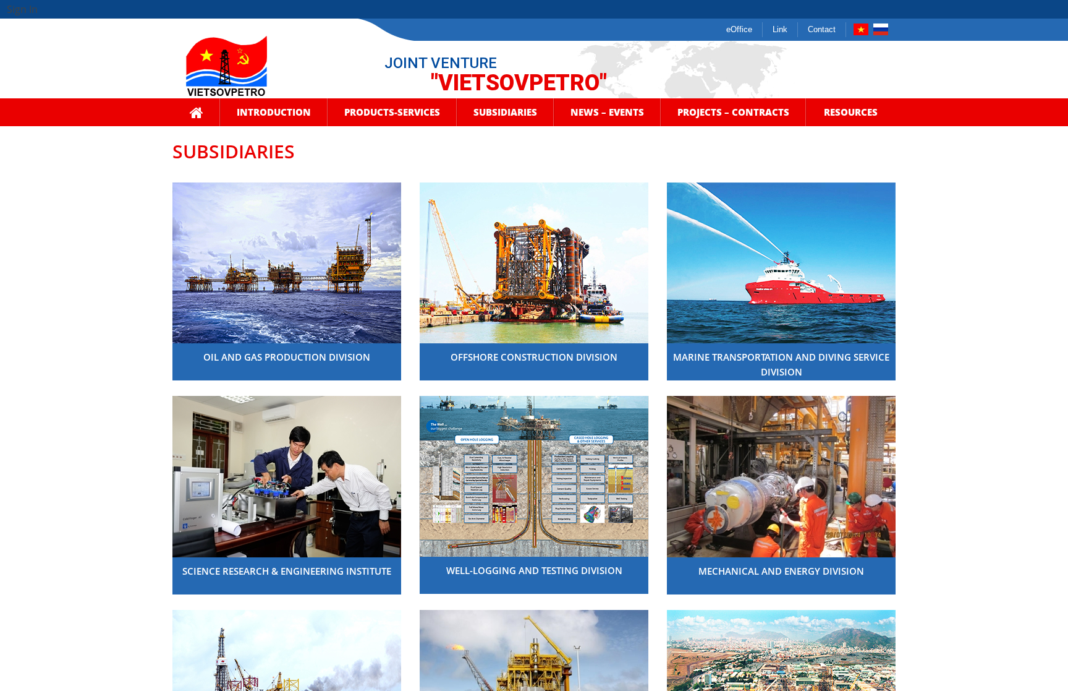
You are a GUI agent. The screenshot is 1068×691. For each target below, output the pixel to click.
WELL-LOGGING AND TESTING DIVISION (534, 570)
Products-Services (392, 112)
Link (780, 29)
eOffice (739, 29)
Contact (822, 29)
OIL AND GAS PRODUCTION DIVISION (286, 357)
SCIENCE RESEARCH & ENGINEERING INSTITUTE (286, 571)
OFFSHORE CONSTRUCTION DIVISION (534, 357)
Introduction (274, 112)
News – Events (607, 112)
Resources (851, 112)
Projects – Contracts (733, 112)
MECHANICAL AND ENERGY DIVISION (781, 571)
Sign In (22, 9)
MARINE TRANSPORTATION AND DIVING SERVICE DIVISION (781, 364)
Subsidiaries (505, 112)
